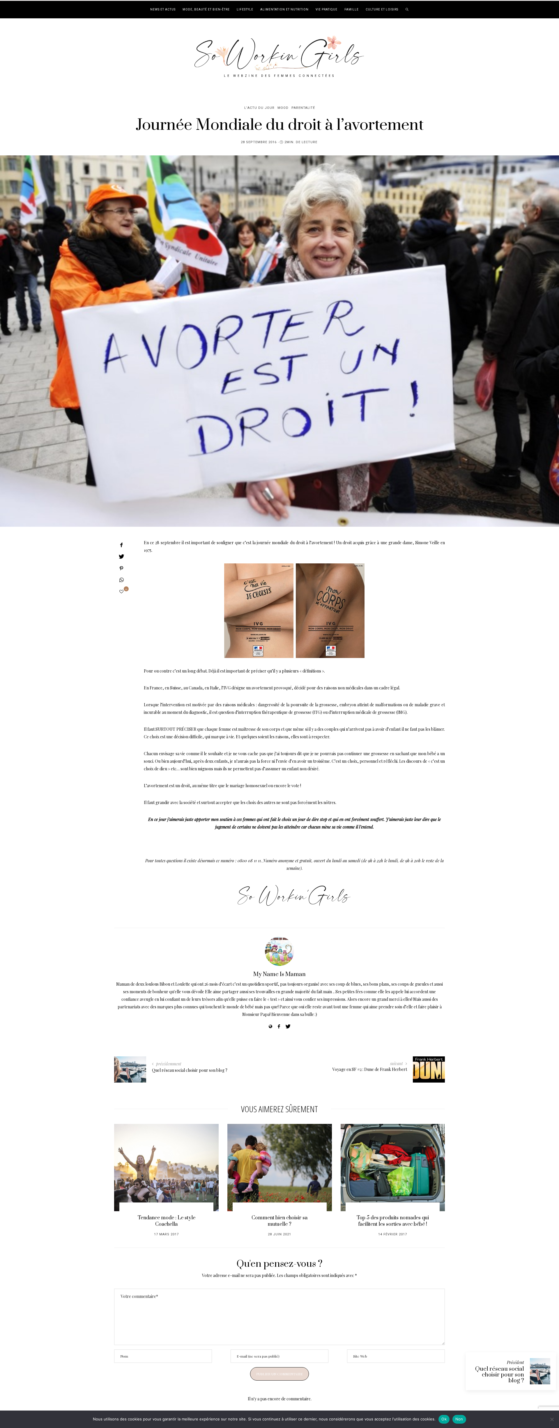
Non (459, 1419)
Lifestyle (245, 10)
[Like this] (121, 591)
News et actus (163, 10)
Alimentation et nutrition (284, 10)
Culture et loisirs (382, 10)
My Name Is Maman (279, 974)
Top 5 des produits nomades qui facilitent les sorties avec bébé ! (393, 1221)
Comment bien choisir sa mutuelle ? (279, 1221)
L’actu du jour (259, 107)
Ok (444, 1419)
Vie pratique (326, 10)
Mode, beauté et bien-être (206, 10)
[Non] (552, 1419)
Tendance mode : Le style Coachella (166, 1221)
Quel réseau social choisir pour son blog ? (499, 1374)
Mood (283, 107)
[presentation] (127, 1174)
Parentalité (303, 107)
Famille (351, 10)
